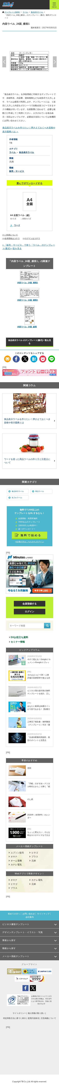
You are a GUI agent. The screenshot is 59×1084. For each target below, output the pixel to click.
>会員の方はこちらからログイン (29, 542)
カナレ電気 (16, 864)
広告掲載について (48, 1018)
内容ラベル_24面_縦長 (27, 327)
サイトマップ (43, 914)
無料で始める (31, 535)
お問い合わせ (28, 914)
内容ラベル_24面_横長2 (27, 283)
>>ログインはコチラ (31, 238)
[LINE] (51, 357)
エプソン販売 (17, 852)
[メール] (7, 357)
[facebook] (16, 357)
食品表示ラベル (18, 491)
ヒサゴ (34, 852)
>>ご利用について (10, 235)
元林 (33, 860)
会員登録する (29, 603)
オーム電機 (16, 860)
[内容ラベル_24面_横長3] (29, 293)
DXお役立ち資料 (19, 637)
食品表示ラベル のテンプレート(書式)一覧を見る (29, 342)
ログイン (29, 611)
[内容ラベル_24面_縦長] (29, 315)
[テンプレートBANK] (8, 4)
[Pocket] (42, 357)
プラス (34, 856)
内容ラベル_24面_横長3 (27, 300)
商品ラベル (39, 491)
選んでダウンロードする (29, 183)
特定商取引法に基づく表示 (14, 1018)
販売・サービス (16, 171)
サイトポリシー (19, 1013)
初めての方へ (14, 914)
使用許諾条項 (33, 1018)
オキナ (14, 856)
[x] (25, 357)
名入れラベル (17, 498)
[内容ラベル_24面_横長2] (29, 275)
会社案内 (29, 917)
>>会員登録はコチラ (11, 238)
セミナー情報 (18, 642)
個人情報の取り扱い (36, 1013)
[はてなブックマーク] (33, 357)
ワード (17, 225)
